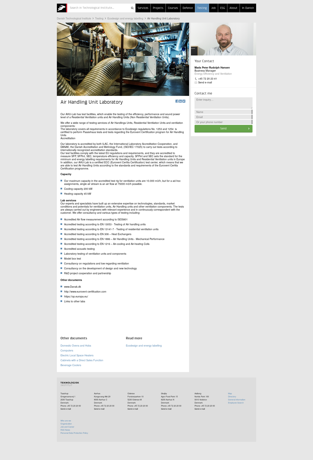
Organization (66, 423)
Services (143, 8)
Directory (232, 396)
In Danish (248, 8)
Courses (173, 8)
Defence (188, 8)
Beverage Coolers (70, 365)
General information (236, 399)
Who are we (65, 420)
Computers (66, 350)
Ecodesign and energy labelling (125, 18)
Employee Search (236, 402)
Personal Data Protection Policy (74, 432)
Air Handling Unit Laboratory (163, 18)
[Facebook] (177, 101)
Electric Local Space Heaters (76, 355)
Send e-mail (205, 82)
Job (213, 8)
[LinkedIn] (180, 101)
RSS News (65, 429)
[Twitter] (183, 101)
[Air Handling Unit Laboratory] (62, 8)
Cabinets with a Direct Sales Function (81, 360)
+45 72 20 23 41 (207, 78)
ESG (222, 8)
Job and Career (67, 426)
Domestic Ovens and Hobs (75, 345)
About (233, 8)
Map (230, 393)
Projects (158, 8)
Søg (132, 8)
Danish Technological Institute (74, 18)
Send (223, 128)
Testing (202, 8)
